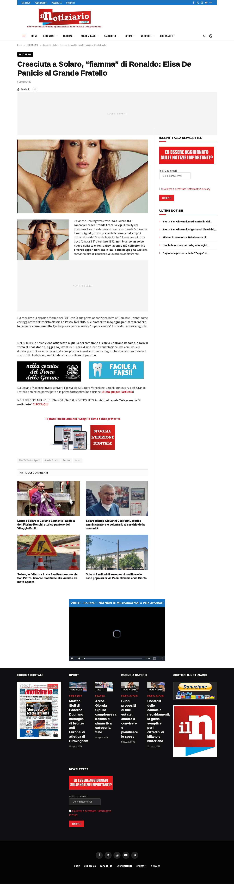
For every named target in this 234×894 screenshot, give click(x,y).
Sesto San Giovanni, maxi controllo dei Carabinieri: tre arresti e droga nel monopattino (186, 221)
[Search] (205, 36)
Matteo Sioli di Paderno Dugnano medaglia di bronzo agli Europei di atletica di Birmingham (78, 721)
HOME (34, 36)
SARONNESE (110, 36)
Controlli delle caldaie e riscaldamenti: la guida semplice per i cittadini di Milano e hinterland (156, 721)
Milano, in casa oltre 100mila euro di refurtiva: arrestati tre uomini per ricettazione (184, 237)
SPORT (128, 36)
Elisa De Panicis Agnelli (29, 460)
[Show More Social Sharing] (35, 89)
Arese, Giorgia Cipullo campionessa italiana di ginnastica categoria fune (104, 716)
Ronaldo (66, 460)
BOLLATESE (49, 36)
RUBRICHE (146, 36)
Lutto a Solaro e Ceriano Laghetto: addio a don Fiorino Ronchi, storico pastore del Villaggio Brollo (46, 524)
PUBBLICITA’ (57, 2)
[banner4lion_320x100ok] (49, 371)
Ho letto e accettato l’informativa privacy (186, 189)
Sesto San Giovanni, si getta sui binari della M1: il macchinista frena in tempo (189, 229)
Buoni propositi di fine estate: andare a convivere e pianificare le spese (129, 719)
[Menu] (24, 36)
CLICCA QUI (40, 404)
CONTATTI (70, 2)
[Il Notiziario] (64, 18)
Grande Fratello (52, 460)
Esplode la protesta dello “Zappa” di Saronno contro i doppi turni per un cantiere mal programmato (190, 253)
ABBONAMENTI (41, 2)
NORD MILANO (88, 36)
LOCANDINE (106, 866)
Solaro (78, 460)
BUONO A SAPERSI (130, 689)
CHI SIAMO (26, 2)
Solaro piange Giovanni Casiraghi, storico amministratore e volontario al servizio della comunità (115, 524)
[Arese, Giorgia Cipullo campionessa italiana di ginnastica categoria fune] (104, 686)
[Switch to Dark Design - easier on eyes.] (210, 36)
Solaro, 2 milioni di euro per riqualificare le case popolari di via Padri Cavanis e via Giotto (116, 576)
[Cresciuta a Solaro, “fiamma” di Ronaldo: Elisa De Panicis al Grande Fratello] (82, 176)
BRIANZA (67, 36)
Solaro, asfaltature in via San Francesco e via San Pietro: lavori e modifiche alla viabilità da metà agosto (47, 578)
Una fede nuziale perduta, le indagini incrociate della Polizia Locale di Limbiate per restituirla (188, 245)
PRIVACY (155, 866)
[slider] (113, 658)
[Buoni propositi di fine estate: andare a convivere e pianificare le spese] (130, 686)
